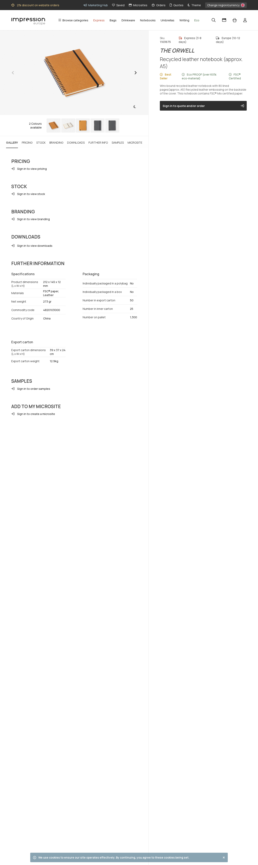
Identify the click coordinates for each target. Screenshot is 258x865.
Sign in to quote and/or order (184, 106)
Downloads (76, 142)
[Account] (245, 20)
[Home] (28, 20)
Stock (41, 142)
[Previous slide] (13, 73)
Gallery (12, 142)
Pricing (27, 142)
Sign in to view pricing (32, 169)
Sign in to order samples (33, 389)
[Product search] (214, 20)
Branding (56, 142)
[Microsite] (224, 20)
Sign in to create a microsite (36, 414)
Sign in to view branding (33, 219)
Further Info (98, 142)
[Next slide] (135, 73)
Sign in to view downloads (34, 246)
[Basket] (234, 20)
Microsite (135, 142)
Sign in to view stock (31, 194)
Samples (118, 142)
